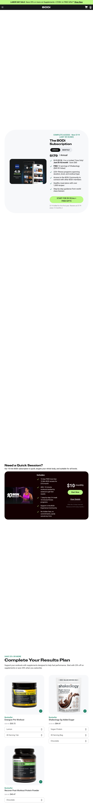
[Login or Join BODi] (90, 7)
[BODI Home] (46, 7)
